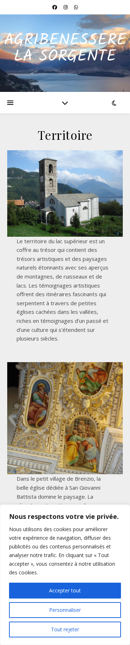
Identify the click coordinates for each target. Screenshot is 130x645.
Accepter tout (65, 590)
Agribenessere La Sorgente (65, 48)
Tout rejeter (65, 629)
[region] (65, 574)
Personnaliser (65, 609)
